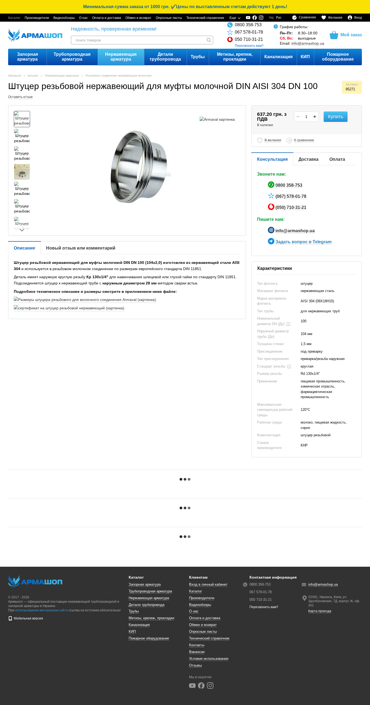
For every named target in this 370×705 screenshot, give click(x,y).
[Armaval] (217, 119)
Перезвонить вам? (249, 46)
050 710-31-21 (249, 39)
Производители (37, 18)
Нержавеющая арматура (121, 56)
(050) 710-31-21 (290, 207)
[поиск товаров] (209, 40)
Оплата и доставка (106, 18)
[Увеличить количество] (315, 117)
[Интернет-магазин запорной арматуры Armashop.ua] (35, 581)
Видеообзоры (64, 18)
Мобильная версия (28, 618)
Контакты (196, 645)
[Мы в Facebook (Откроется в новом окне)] (254, 17)
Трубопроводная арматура (72, 56)
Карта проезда (319, 611)
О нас (83, 18)
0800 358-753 (248, 24)
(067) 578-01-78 (290, 196)
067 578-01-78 (249, 32)
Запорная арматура (27, 56)
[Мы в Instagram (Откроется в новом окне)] (261, 17)
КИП (305, 56)
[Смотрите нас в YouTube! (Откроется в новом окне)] (248, 17)
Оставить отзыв (20, 97)
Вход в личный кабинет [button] (208, 584)
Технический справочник (205, 18)
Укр (271, 17)
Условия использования (208, 659)
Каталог (14, 18)
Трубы (198, 56)
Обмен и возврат (138, 18)
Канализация (278, 56)
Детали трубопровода (165, 56)
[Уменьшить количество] (298, 117)
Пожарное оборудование (338, 56)
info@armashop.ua (307, 43)
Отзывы (195, 665)
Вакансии (197, 652)
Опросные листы (169, 18)
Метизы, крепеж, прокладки (234, 56)
